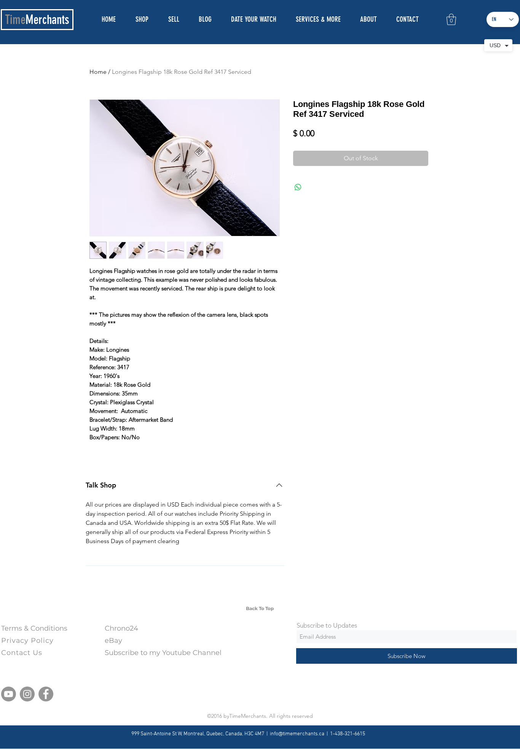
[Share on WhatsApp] (298, 187)
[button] (451, 19)
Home (98, 71)
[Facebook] (45, 694)
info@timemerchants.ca (297, 734)
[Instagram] (27, 694)
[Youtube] (8, 694)
